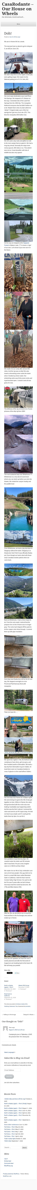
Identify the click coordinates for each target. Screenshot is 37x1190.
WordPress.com (7, 1176)
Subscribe (9, 1076)
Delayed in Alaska (29, 1014)
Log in (6, 1159)
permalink (27, 1006)
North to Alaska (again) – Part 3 (13, 1113)
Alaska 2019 (24, 1004)
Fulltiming (6, 1006)
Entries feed (7, 1161)
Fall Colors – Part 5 (9, 1127)
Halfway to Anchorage (9, 1014)
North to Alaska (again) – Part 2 (13, 1115)
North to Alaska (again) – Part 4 (13, 1110)
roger (19, 37)
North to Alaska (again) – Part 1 (13, 1120)
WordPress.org (8, 1166)
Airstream (18, 1004)
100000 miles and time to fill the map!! (15, 1099)
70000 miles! (7, 1141)
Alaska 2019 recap (23, 985)
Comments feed (8, 1163)
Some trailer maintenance (11, 1124)
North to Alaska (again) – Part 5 (13, 1108)
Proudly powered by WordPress (11, 1173)
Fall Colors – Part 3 (9, 1131)
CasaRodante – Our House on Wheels (17, 9)
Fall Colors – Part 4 (9, 1129)
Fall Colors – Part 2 (9, 1134)
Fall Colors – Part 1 (9, 1136)
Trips (16, 1006)
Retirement (12, 1006)
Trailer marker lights (10, 1138)
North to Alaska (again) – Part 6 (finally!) (15, 1103)
